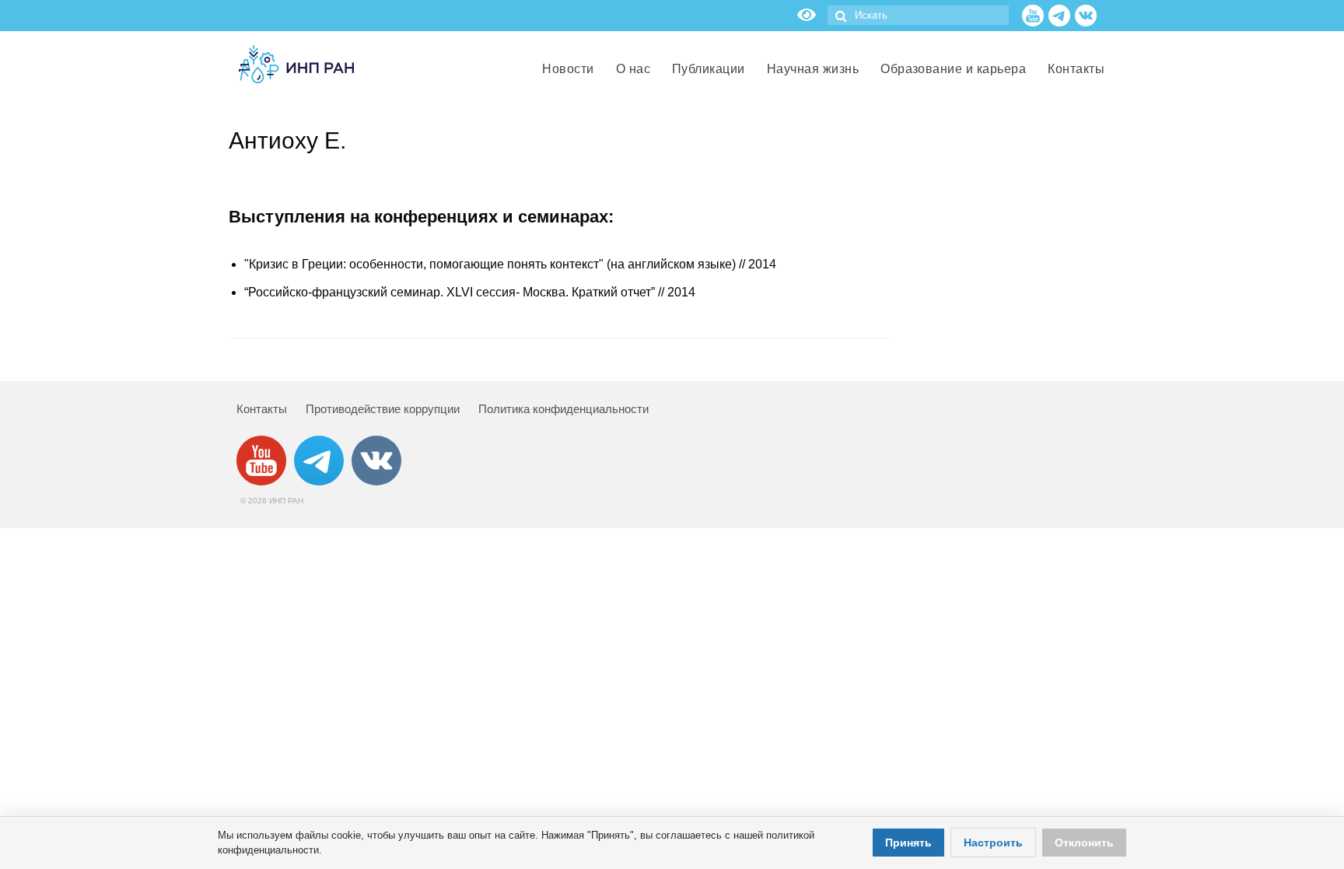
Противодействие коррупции (383, 408)
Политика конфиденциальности (563, 408)
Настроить (993, 842)
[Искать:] (918, 15)
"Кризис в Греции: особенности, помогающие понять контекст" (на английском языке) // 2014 (510, 264)
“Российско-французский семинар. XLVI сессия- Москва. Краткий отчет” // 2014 (469, 292)
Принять (908, 842)
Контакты (261, 408)
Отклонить (1084, 842)
